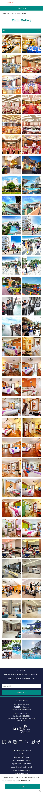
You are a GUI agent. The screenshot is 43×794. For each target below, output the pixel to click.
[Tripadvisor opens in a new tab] (9, 741)
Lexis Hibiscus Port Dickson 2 (21, 767)
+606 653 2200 (30, 718)
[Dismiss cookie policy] (39, 791)
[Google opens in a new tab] (38, 741)
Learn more (25, 781)
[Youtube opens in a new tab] (20, 741)
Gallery (11, 13)
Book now (21, 8)
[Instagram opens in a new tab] (15, 741)
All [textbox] (4, 31)
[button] (11, 44)
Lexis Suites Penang (21, 757)
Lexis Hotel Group (21, 773)
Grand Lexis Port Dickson (21, 760)
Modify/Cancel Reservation (21, 678)
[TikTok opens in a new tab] (33, 741)
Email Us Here (21, 720)
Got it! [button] (22, 787)
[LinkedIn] (26, 741)
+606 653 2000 (24, 714)
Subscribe (21, 693)
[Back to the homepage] (10, 3)
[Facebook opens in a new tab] (4, 741)
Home (4, 13)
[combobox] (21, 31)
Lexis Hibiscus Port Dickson (21, 750)
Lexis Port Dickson (21, 754)
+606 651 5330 (24, 716)
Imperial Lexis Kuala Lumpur (21, 764)
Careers (21, 671)
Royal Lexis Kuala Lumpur (21, 770)
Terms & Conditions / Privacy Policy (21, 674)
